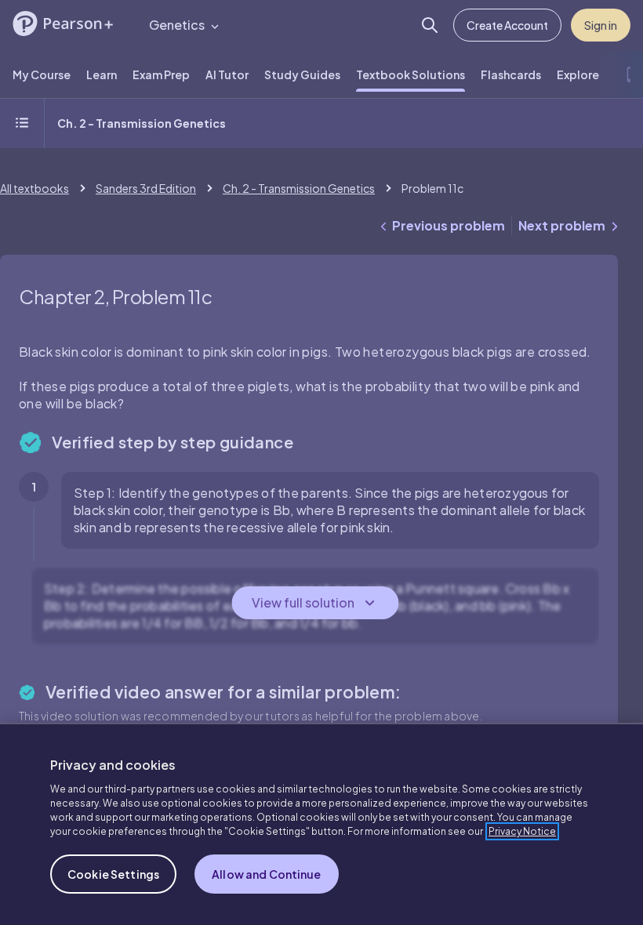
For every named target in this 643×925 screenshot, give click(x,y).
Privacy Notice (522, 831)
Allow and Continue (267, 874)
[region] (321, 824)
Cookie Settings (113, 874)
